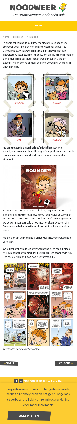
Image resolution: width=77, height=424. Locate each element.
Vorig (9, 363)
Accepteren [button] (29, 416)
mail (32, 380)
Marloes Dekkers (51, 155)
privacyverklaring (57, 399)
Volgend (66, 363)
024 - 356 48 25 (55, 380)
